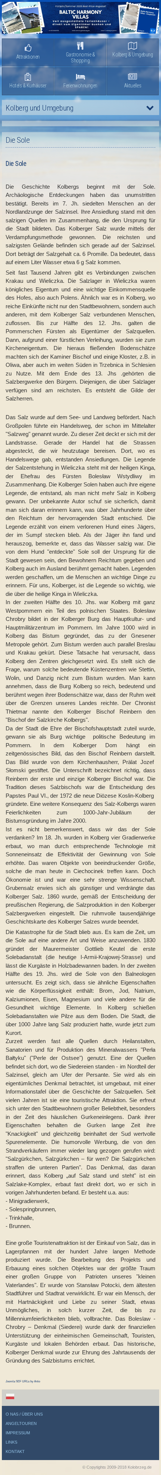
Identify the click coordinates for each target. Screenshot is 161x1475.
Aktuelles (133, 86)
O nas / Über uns (24, 1414)
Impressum (18, 1433)
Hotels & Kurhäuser (27, 86)
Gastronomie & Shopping (80, 58)
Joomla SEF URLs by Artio (23, 1381)
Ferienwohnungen (80, 86)
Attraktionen (28, 57)
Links (11, 1442)
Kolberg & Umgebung (132, 55)
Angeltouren (21, 1423)
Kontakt (15, 1451)
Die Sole (16, 163)
